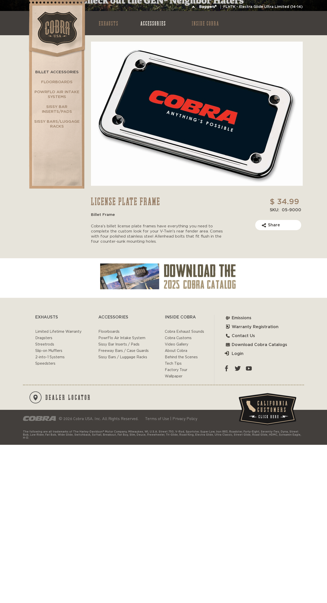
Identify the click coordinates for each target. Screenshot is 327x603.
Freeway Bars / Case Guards (123, 351)
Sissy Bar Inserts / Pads (118, 344)
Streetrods (44, 344)
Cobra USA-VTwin (56, 28)
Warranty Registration (255, 327)
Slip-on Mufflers (48, 351)
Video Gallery (176, 344)
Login (237, 354)
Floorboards (109, 332)
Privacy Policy (184, 418)
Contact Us (243, 336)
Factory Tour (176, 370)
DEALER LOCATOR (68, 397)
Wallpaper (173, 376)
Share (274, 225)
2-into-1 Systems (50, 357)
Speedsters (45, 363)
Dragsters (43, 338)
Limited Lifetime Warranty (58, 332)
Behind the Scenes (181, 357)
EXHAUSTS (109, 23)
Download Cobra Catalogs (259, 345)
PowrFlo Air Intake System (121, 338)
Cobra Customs (178, 338)
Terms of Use (157, 418)
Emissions (241, 318)
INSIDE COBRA (205, 23)
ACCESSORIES (153, 23)
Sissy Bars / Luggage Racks (122, 357)
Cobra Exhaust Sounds (184, 332)
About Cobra (176, 351)
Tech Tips (173, 363)
